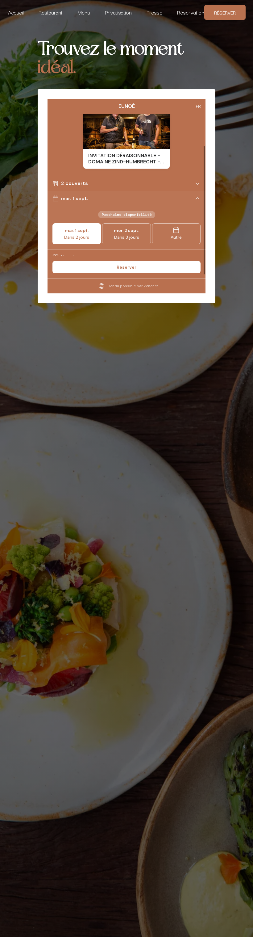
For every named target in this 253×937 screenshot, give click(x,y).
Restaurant (51, 12)
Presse (154, 12)
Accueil (16, 12)
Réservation (190, 12)
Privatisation (118, 12)
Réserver (225, 12)
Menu (83, 12)
